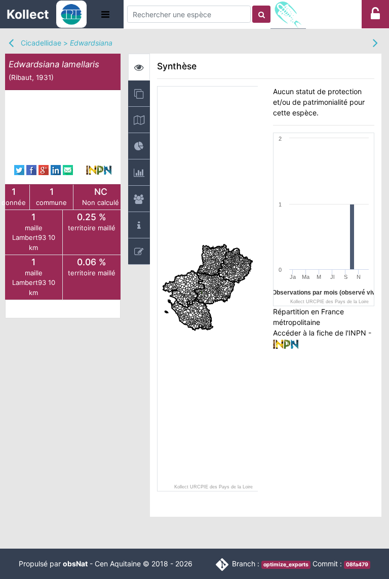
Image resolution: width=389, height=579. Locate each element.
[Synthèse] (139, 67)
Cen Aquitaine (118, 563)
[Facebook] (31, 169)
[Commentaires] (139, 251)
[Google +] (43, 169)
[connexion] (375, 16)
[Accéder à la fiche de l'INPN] (98, 169)
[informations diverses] (139, 225)
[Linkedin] (56, 169)
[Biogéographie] (139, 146)
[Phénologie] (139, 172)
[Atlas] (139, 93)
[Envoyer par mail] (68, 169)
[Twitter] (19, 169)
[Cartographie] (139, 119)
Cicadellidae (41, 42)
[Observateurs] (139, 198)
